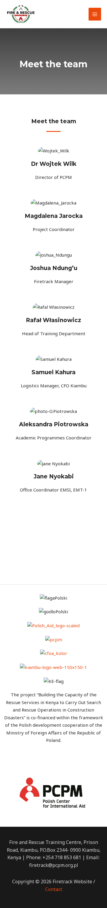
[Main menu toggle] (95, 14)
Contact (53, 889)
